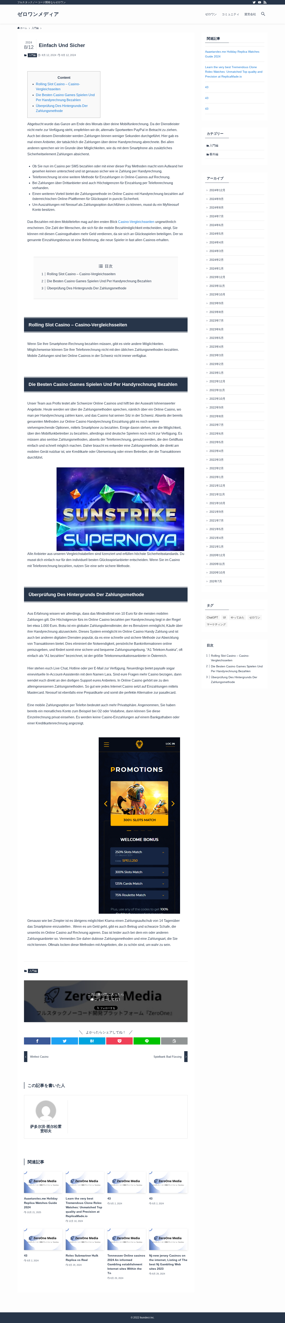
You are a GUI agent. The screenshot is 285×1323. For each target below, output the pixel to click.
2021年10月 (217, 503)
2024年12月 (217, 190)
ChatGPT (212, 617)
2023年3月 (216, 355)
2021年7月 (216, 520)
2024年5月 (216, 233)
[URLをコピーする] (174, 1040)
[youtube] (259, 2)
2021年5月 (216, 529)
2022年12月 (217, 381)
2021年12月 (217, 485)
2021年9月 (216, 511)
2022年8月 (216, 416)
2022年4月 (216, 451)
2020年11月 (217, 564)
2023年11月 (217, 285)
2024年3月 (216, 251)
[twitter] (254, 2)
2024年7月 (216, 216)
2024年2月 (216, 259)
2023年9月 (216, 303)
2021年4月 (216, 537)
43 (206, 87)
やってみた (237, 617)
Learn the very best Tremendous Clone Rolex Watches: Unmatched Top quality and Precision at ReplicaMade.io (233, 71)
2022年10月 (217, 398)
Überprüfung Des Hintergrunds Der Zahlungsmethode (86, 288)
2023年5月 (216, 338)
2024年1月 (216, 268)
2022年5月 (216, 442)
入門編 (32, 55)
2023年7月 (216, 320)
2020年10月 (217, 572)
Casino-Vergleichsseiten (136, 222)
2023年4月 (216, 346)
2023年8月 (216, 312)
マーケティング (216, 624)
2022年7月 (216, 424)
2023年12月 (217, 277)
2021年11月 (217, 494)
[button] (37, 1040)
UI (224, 617)
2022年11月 (217, 390)
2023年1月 (216, 372)
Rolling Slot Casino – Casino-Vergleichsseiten (81, 274)
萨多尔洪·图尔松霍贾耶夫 (46, 1129)
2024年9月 (216, 199)
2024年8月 (216, 207)
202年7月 (215, 581)
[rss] (265, 2)
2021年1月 (216, 546)
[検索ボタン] (263, 14)
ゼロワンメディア (38, 14)
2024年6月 (216, 225)
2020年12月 (217, 555)
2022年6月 (216, 433)
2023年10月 (217, 294)
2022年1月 (216, 477)
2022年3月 (216, 459)
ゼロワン (254, 617)
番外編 (213, 154)
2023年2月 (216, 364)
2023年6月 (216, 329)
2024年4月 (216, 242)
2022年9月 (216, 407)
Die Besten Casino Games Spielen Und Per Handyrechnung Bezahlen (99, 281)
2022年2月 (216, 468)
